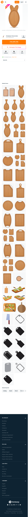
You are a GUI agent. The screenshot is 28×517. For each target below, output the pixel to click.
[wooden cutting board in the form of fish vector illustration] (7, 106)
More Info (5, 60)
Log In (22, 2)
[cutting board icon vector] (8, 448)
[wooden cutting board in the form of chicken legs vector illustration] (16, 105)
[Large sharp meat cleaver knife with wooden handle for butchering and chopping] (16, 435)
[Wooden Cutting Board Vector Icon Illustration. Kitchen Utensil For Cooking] (9, 91)
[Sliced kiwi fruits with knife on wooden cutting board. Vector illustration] (7, 407)
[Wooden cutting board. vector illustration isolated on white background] (20, 385)
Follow (23, 37)
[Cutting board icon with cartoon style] (8, 387)
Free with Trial (14, 42)
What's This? (14, 57)
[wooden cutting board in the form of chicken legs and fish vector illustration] (9, 119)
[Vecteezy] (2, 2)
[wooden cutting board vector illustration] (8, 159)
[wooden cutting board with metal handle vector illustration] (19, 189)
